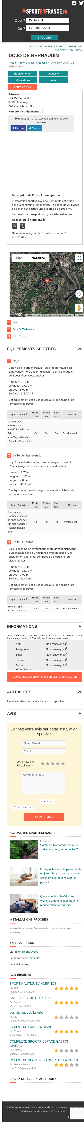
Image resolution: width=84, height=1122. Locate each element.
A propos (56, 1107)
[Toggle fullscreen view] (79, 258)
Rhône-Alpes (27, 62)
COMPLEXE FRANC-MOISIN (30, 1027)
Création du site (58, 1111)
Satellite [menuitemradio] (38, 258)
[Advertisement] (37, 162)
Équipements (22, 73)
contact (65, 1107)
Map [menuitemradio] (19, 258)
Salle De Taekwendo (24, 329)
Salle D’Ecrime (20, 336)
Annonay (55, 62)
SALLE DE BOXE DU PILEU (30, 998)
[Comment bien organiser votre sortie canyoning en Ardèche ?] (24, 849)
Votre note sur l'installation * (25, 763)
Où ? (21, 29)
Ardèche (42, 62)
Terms (81, 315)
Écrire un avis (22, 86)
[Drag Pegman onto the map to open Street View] (79, 308)
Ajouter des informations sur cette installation (44, 677)
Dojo (15, 322)
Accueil (13, 62)
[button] (47, 281)
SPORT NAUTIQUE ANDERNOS (33, 983)
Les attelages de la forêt (26, 1012)
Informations (22, 80)
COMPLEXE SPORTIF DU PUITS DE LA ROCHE (44, 1060)
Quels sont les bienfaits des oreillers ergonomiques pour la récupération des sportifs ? (59, 900)
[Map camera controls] (79, 294)
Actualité (53, 73)
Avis (53, 80)
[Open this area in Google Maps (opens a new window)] (17, 314)
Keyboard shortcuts (34, 315)
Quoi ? (20, 20)
